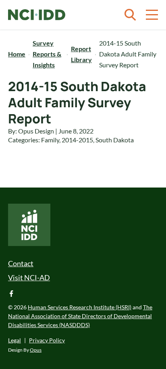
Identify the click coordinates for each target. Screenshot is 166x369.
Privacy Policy (47, 340)
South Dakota (114, 140)
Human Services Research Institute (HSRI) (79, 307)
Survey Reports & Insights (47, 54)
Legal (14, 340)
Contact (20, 263)
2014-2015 (77, 140)
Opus (36, 350)
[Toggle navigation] (152, 15)
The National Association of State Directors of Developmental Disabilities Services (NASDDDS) (80, 316)
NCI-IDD (36, 15)
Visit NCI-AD (29, 277)
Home (16, 54)
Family (50, 140)
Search (130, 15)
